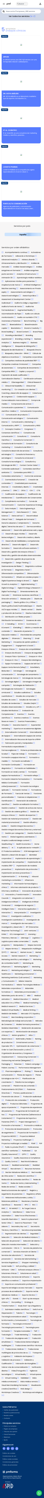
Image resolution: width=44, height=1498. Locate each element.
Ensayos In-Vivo (11, 660)
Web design (25, 1389)
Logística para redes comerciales (15, 941)
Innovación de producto (31, 891)
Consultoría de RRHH (22, 447)
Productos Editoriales (18, 1104)
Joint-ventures (30, 930)
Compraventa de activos (21, 404)
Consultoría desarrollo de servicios (15, 451)
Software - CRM (8, 1270)
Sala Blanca (17, 1212)
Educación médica (9, 635)
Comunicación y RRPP (10, 425)
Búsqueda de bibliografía (25, 346)
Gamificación (7, 801)
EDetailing (17, 627)
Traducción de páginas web (16, 1338)
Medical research (9, 1006)
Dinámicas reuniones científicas (25, 595)
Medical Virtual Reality (10, 1010)
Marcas (14, 952)
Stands (15, 1298)
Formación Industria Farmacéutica (15, 779)
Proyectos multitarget (22, 1140)
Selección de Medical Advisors (26, 1237)
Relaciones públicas (9, 1201)
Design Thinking (22, 562)
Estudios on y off (32, 707)
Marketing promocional (24, 974)
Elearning (27, 638)
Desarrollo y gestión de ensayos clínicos (18, 552)
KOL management (17, 934)
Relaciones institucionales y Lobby (19, 1197)
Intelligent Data (8, 909)
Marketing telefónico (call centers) (16, 977)
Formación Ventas (19, 790)
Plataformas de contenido (24, 1086)
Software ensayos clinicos (28, 1270)
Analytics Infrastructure (26, 274)
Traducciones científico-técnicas (28, 1345)
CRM (15, 490)
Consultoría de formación (12, 443)
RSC (33, 1205)
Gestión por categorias (14, 833)
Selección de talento (31, 1241)
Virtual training (11, 1378)
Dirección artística (9, 599)
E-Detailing (9, 624)
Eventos (20, 714)
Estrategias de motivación (12, 689)
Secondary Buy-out (19, 1226)
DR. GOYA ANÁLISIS (11, 93)
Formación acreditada (21, 761)
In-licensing (23, 876)
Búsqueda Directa (34, 350)
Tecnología (30, 1313)
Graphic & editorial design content (15, 840)
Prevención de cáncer (10, 1096)
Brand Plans (37, 332)
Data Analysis (10, 508)
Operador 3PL (7, 1046)
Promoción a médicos (33, 1125)
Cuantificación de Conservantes (29, 498)
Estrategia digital (12, 682)
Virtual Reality (20, 1374)
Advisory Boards (28, 259)
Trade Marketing (21, 1334)
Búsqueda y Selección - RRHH (16, 353)
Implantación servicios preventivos (16, 873)
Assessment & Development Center (16, 299)
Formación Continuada (11, 764)
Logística (35, 938)
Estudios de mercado (27, 700)
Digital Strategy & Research (29, 588)
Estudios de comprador (25, 696)
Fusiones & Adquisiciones (27, 797)
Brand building (7, 332)
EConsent (5, 627)
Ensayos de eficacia (13, 653)
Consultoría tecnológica (11, 461)
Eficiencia (16, 638)
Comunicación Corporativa (31, 411)
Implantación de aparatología (27, 858)
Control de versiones (33, 476)
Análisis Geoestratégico (22, 267)
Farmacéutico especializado (13, 746)
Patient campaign (32, 1064)
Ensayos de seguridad (33, 653)
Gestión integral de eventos (22, 826)
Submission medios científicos (17, 1309)
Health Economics (23, 844)
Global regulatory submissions (22, 837)
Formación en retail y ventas (13, 772)
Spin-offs (5, 1298)
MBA (29, 995)
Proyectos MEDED (9, 1136)
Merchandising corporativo (22, 1017)
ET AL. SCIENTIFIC (10, 130)
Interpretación (20, 912)
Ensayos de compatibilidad (29, 649)
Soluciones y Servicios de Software (15, 1277)
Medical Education (20, 999)
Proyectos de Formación (27, 1132)
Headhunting (7, 844)
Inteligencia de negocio (24, 905)
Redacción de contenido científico (15, 1179)
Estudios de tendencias (11, 703)
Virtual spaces (35, 1374)
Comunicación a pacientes (12, 407)
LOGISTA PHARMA (10, 167)
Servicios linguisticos (10, 1262)
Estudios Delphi (30, 703)
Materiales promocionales (25, 992)
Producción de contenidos (15, 1100)
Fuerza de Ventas (22, 793)
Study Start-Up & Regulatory (29, 1306)
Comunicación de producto (17, 415)
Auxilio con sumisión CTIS (27, 317)
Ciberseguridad (17, 382)
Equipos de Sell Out (32, 663)
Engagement (7, 645)
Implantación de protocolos (26, 869)
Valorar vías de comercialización (15, 1367)
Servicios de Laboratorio (11, 1255)
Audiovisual (6, 303)
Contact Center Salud (28, 465)
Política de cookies (9, 1453)
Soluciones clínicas (9, 1273)
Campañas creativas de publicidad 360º (21, 360)
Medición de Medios (9, 1013)
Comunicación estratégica (12, 418)
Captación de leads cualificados (14, 375)
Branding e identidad (13, 335)
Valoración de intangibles (26, 1363)
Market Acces (26, 952)
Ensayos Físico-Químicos (15, 656)
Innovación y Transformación (17, 894)
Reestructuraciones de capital (14, 1190)
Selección (5, 1237)
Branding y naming (22, 339)
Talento (19, 1313)
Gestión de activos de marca (30, 808)
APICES (6, 57)
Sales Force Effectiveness (25, 1215)
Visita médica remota (29, 1381)
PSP (40, 1143)
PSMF (33, 1143)
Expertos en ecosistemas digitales (27, 728)
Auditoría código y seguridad (26, 303)
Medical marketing (30, 1003)
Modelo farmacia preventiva (27, 1024)
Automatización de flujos (11, 314)
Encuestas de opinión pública (25, 642)
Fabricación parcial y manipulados (19, 743)
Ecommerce (32, 624)
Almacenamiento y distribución (14, 263)
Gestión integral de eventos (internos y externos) (21, 829)
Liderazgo (25, 938)
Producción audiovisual (32, 1096)
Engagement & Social (24, 645)
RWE (3, 1208)
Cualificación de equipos (14, 494)
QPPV (24, 1154)
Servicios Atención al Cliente (25, 1252)
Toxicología (6, 1334)
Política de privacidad (10, 1465)
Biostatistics (16, 328)
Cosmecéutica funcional (15, 479)
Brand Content (23, 332)
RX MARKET (13, 1208)
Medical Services (26, 1006)
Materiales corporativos (11, 988)
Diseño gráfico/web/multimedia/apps (17, 606)
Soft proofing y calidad (25, 1266)
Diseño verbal (26, 609)
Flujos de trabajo (18, 754)
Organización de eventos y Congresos (17, 1053)
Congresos (28, 429)
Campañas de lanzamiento (28, 368)
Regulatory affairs (34, 1194)
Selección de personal (10, 1241)
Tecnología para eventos (12, 1327)
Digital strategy (8, 588)
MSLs (31, 1035)
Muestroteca (7, 1039)
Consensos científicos (10, 433)
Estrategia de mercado (31, 678)
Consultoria (21, 436)
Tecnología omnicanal (22, 1324)
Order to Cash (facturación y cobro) (16, 1049)
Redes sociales (24, 1187)
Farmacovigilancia (9, 750)
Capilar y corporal (26, 371)
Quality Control (11, 1161)
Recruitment (16, 1169)
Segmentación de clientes (15, 1233)
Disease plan (25, 599)
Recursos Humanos (32, 1169)
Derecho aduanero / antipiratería (15, 523)
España (23, 234)
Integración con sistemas (22, 898)
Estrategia (18, 671)
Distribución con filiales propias (17, 617)
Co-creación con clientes (25, 389)
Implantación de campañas (13, 862)
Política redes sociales (10, 1459)
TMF (35, 1331)
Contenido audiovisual (10, 469)
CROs (23, 490)
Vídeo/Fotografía (18, 1371)
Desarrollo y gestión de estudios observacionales (21, 555)
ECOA (20, 624)
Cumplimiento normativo (15, 501)
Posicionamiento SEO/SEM (12, 1089)
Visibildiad (24, 1378)
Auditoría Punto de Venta (12, 306)
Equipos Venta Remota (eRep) (14, 667)
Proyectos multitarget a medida (14, 1143)
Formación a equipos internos (13, 757)
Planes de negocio (24, 1075)
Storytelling (16, 1302)
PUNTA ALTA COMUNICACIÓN (15, 203)
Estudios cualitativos (22, 692)
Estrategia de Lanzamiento (28, 674)
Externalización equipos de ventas (27, 736)
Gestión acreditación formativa (25, 804)
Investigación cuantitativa (12, 920)
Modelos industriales (10, 1028)
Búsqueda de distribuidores (12, 350)
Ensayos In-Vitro (35, 656)
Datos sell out (17, 516)
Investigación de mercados (22, 923)
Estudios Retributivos (10, 710)
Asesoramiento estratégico (22, 292)
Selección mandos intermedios (14, 1244)
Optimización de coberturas (27, 1046)
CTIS (38, 490)
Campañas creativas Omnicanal (15, 364)
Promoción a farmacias (11, 1125)
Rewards (17, 1205)
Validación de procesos (11, 1360)
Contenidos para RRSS (22, 472)
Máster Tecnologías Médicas (28, 985)
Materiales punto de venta (12, 995)
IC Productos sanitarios (11, 851)
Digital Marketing (27, 584)
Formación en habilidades (25, 768)
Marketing (33, 956)
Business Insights (19, 342)
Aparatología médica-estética (29, 277)
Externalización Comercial (15, 732)
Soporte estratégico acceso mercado (17, 1288)
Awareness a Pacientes (11, 321)
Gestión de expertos (27, 815)
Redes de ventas (8, 1187)
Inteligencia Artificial (10, 902)
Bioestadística (15, 324)
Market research (18, 956)
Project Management (27, 1122)
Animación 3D (7, 277)
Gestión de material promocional (15, 819)
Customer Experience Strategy (29, 505)
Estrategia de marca (10, 678)
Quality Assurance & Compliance (27, 1158)
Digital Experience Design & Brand (15, 580)
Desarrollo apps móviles (15, 534)
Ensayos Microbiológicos (31, 660)
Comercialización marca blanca (14, 400)
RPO (26, 1205)
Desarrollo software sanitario (25, 548)
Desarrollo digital (19, 544)
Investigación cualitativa (21, 916)
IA (12, 847)
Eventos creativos (21, 718)
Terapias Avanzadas (22, 1331)
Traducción (36, 1334)
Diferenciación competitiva (12, 573)
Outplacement (8, 1057)
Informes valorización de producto (24, 887)
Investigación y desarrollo (12, 927)
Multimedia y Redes (23, 1039)
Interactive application (27, 909)
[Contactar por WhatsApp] (39, 1493)
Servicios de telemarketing (25, 1259)
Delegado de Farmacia (25, 519)
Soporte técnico (28, 1295)
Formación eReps (31, 775)
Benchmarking (30, 321)
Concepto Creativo (13, 429)
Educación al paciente (23, 631)
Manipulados (18, 945)
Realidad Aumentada (20, 1165)
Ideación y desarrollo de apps (13, 855)
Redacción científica (25, 1176)
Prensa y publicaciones (22, 1093)
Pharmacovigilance (13, 1071)
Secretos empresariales (31, 1230)
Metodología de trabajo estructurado (17, 1021)
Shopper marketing (30, 1262)
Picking (27, 1071)
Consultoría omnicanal (24, 458)
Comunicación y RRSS (31, 425)
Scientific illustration (10, 1219)
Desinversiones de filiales (11, 566)
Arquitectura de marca (11, 285)
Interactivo (6, 912)
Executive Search (20, 725)
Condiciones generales (10, 1462)
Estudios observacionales (12, 707)
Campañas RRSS (8, 371)
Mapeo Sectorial (34, 945)
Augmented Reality (25, 310)
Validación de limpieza (23, 1356)
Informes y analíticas (10, 891)
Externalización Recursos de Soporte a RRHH (23, 739)
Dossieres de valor (33, 620)
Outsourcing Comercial (26, 1057)
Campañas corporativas (32, 357)
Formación (32, 754)
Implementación (8, 876)
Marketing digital (21, 967)
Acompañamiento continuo (16, 252)
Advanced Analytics (9, 259)
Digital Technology (9, 591)
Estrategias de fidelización (23, 685)
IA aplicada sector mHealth (28, 847)
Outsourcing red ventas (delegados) (16, 1060)
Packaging (6, 1064)
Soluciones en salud (28, 1273)
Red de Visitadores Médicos (16, 1172)
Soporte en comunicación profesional (20, 1284)
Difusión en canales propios (27, 577)
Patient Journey (8, 1068)
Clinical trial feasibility (13, 386)
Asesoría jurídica (29, 295)
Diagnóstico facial (22, 570)
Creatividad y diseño (20, 487)
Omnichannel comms (25, 1042)
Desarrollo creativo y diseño (28, 537)
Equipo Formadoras (13, 663)
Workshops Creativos (10, 1392)
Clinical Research (34, 382)
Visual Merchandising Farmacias (14, 1385)
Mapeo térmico (11, 948)
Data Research (23, 512)
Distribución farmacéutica (12, 620)
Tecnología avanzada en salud (14, 1316)
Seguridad (34, 1233)
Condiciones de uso (9, 1456)
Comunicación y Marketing (22, 422)
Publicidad (26, 1151)
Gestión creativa (8, 808)
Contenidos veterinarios (11, 476)
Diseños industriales (33, 613)
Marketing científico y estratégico (15, 959)
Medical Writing (29, 1010)
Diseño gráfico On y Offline (24, 602)
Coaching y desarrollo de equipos (15, 393)
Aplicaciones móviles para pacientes (20, 281)
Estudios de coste (9, 700)
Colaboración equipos (25, 397)
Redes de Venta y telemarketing (24, 1183)
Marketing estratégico (21, 970)
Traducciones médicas (14, 1349)
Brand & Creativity (31, 328)
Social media (7, 1266)
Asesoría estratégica (10, 295)
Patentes (17, 1064)
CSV (31, 490)
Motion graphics (18, 1035)
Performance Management (30, 1068)
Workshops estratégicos (32, 1392)
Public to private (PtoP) (14, 1147)
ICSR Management (31, 851)
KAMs (4, 934)
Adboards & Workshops (24, 256)
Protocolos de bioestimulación (17, 1129)
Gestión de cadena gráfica (15, 811)
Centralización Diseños (11, 378)
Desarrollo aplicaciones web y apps (28, 530)
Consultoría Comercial (23, 440)
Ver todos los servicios (22, 16)
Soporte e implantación (31, 1280)
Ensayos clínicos (8, 649)
